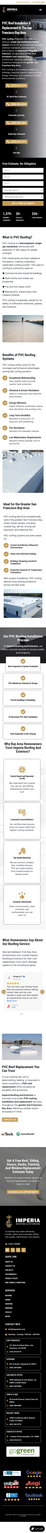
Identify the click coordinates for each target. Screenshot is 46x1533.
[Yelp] (23, 1250)
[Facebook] (7, 1250)
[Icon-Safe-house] (18, 1250)
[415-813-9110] (17, 2)
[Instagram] (13, 1250)
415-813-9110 (23, 2)
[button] (40, 10)
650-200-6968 (39, 2)
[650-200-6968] (32, 2)
